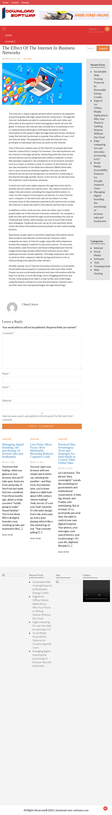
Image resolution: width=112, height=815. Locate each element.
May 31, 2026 (37, 462)
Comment (8, 333)
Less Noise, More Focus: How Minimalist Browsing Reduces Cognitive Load (41, 450)
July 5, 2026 (9, 462)
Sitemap (25, 2)
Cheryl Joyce (30, 304)
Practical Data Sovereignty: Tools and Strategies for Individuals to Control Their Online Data (67, 454)
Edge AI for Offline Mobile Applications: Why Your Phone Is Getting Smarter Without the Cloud (101, 119)
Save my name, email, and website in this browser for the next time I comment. (37, 418)
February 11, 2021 (12, 59)
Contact (15, 2)
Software (99, 258)
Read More (7, 535)
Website (6, 400)
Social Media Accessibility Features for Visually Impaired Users (42, 640)
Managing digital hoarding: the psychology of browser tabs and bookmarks (13, 450)
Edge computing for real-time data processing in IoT (42, 626)
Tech (96, 262)
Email (6, 387)
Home (5, 2)
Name (6, 373)
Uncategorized (102, 266)
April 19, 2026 (66, 468)
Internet (27, 59)
